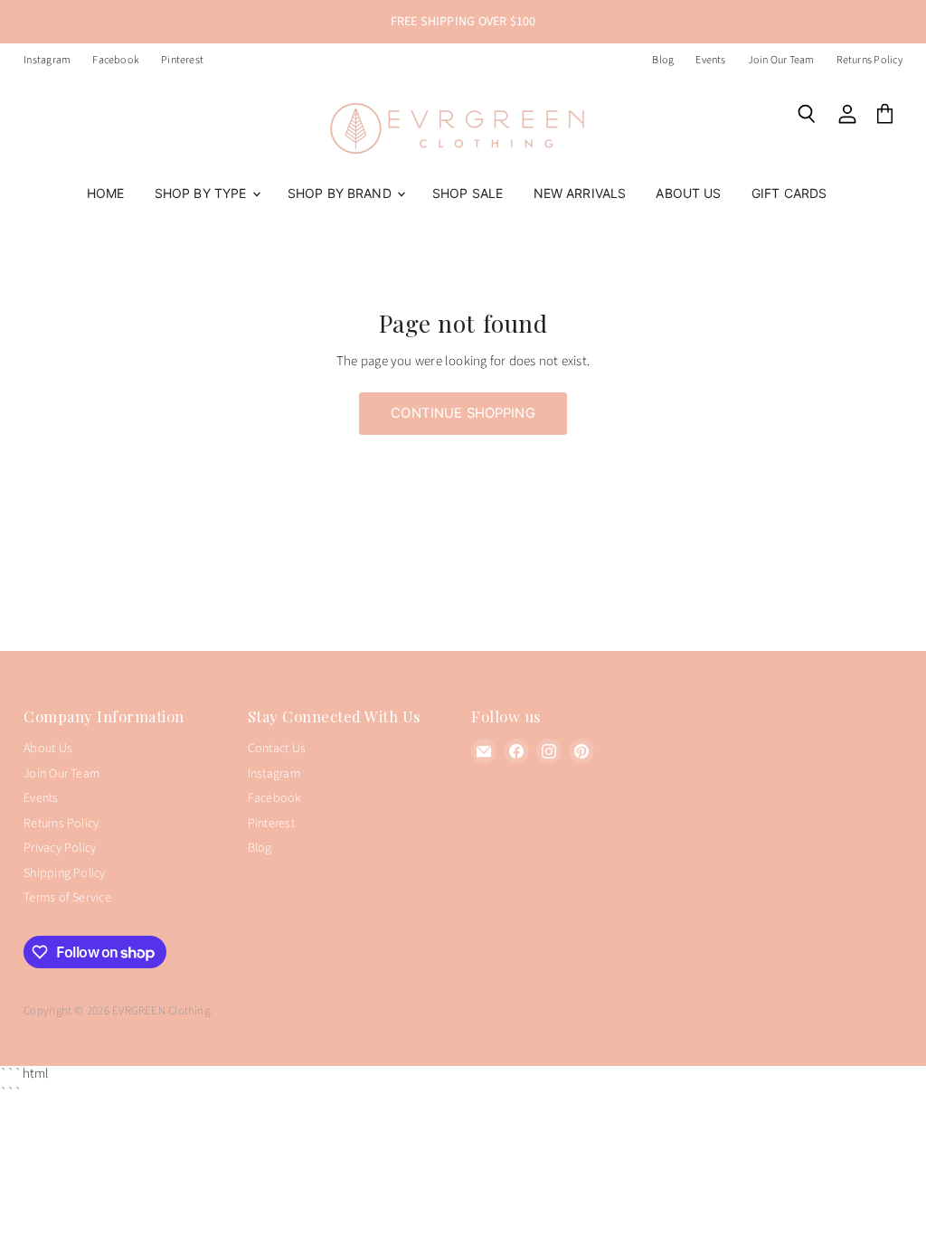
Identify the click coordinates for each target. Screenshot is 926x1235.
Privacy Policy (60, 848)
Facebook (115, 60)
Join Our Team (781, 60)
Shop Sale (467, 193)
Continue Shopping (463, 413)
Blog (663, 60)
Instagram (47, 60)
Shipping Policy (64, 873)
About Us (688, 193)
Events (710, 60)
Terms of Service (67, 898)
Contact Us (277, 749)
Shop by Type (202, 193)
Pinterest (182, 60)
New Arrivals (580, 193)
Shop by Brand (341, 193)
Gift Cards (789, 193)
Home (106, 193)
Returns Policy (869, 60)
